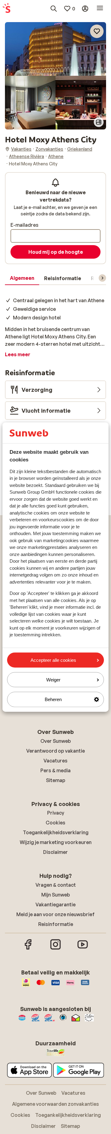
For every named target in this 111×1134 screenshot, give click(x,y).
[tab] (22, 278)
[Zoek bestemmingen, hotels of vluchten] (53, 8)
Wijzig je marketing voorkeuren (56, 842)
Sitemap (55, 780)
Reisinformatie (55, 924)
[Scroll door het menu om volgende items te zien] (102, 278)
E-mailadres (24, 225)
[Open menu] (100, 8)
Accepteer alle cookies (53, 660)
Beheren (53, 699)
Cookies (55, 823)
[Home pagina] (6, 8)
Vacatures (55, 761)
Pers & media (55, 770)
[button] (55, 49)
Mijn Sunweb (55, 895)
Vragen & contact (55, 885)
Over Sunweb (55, 741)
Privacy (55, 813)
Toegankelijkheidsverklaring (55, 832)
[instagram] (55, 949)
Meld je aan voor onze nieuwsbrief (55, 914)
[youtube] (82, 949)
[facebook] (28, 949)
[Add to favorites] (97, 31)
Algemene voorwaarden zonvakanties (55, 1104)
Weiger (53, 679)
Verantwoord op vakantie (55, 751)
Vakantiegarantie (55, 904)
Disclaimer (55, 852)
